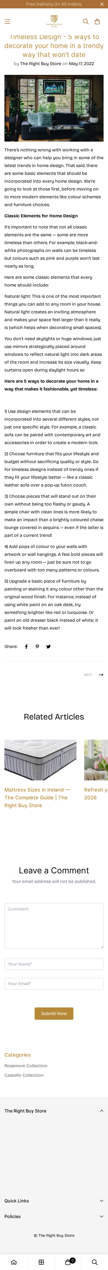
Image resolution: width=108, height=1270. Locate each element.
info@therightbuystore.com (33, 1170)
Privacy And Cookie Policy (31, 1230)
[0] (68, 1262)
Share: (10, 646)
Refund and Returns (25, 1239)
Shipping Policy (20, 1248)
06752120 (14, 1162)
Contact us (15, 1224)
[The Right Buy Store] (54, 21)
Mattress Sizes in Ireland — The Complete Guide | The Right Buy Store (37, 797)
